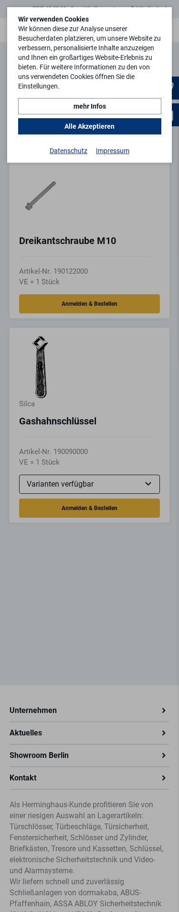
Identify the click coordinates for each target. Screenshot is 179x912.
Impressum (112, 151)
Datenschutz (68, 151)
